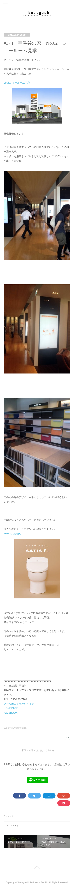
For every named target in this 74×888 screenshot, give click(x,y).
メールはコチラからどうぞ (19, 703)
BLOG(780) (8, 728)
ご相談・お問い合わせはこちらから (37, 750)
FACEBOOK (10, 712)
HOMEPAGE (11, 708)
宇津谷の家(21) (20, 728)
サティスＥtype (12, 533)
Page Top (37, 868)
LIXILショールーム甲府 (17, 82)
